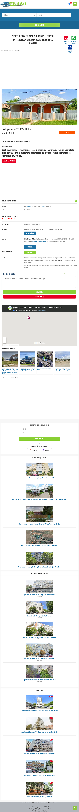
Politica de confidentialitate (43, 803)
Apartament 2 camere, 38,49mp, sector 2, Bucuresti (40, 680)
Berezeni (43, 206)
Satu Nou (28, 206)
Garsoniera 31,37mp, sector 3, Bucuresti (39, 616)
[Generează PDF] (66, 38)
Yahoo (46, 450)
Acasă (2, 51)
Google (34, 450)
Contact (55, 803)
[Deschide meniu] (75, 4)
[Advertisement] (39, 69)
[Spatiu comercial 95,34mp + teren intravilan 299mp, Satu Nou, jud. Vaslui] (39, 107)
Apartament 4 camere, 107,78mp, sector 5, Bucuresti (39, 637)
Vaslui (18, 51)
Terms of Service (48, 809)
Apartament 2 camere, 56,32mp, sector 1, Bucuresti (39, 595)
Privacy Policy (38, 809)
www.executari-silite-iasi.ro (39, 241)
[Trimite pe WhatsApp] (73, 38)
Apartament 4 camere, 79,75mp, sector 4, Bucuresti (39, 658)
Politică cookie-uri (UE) (28, 803)
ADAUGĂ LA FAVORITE (9, 161)
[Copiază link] (70, 47)
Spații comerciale (10, 51)
